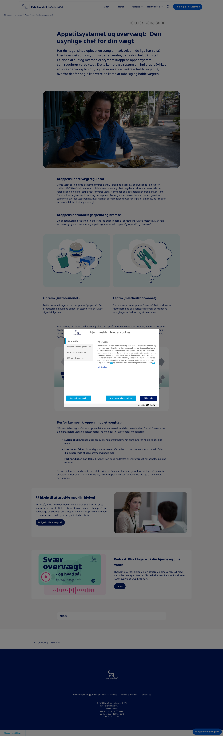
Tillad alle (148, 398)
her (111, 362)
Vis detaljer (102, 367)
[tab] (79, 341)
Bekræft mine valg (78, 398)
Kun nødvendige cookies (121, 398)
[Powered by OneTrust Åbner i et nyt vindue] (147, 405)
